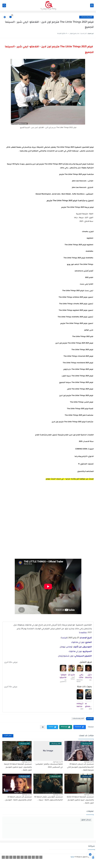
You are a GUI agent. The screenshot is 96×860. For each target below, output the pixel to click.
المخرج (88, 642)
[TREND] (3, 857)
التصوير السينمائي (83, 656)
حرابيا (72, 857)
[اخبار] (18, 857)
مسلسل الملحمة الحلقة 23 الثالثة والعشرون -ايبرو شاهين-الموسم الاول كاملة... (80, 800)
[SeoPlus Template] (92, 857)
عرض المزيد (8, 735)
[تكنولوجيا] (29, 857)
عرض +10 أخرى (10, 687)
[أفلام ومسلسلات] (40, 857)
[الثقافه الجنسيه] (37, 857)
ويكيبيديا (83, 633)
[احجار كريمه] (7, 857)
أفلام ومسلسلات (86, 17)
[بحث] (4, 5)
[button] (79, 727)
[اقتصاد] (22, 857)
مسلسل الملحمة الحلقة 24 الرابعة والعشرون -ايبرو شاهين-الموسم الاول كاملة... (18, 767)
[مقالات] (10, 857)
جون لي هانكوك (77, 642)
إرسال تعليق (86, 820)
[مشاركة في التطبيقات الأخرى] (43, 727)
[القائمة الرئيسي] (92, 5)
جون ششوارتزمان (66, 656)
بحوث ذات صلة (84, 687)
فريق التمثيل (85, 662)
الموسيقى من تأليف (82, 647)
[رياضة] (25, 857)
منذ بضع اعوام (88, 762)
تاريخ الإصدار (86, 638)
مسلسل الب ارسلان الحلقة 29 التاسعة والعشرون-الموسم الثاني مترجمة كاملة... (80, 767)
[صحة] (33, 857)
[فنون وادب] (14, 857)
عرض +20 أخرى (11, 662)
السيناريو (87, 652)
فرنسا (64, 638)
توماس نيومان (66, 647)
